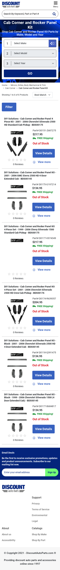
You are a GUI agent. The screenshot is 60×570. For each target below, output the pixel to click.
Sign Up (52, 472)
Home (4, 85)
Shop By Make (39, 534)
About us (6, 534)
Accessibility (8, 540)
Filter (9, 107)
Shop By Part (38, 540)
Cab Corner (10, 88)
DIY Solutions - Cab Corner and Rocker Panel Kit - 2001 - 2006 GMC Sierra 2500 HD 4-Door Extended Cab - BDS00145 (30, 175)
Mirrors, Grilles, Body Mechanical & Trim (28, 85)
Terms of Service (41, 509)
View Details (43, 153)
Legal (35, 521)
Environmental (39, 515)
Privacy (36, 503)
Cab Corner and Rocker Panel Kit (33, 88)
